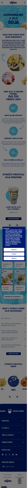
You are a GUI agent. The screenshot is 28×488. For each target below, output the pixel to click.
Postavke (14, 254)
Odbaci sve (14, 258)
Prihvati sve (14, 249)
